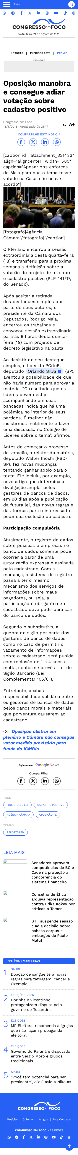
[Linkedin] (38, 13)
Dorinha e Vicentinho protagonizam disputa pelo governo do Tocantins (36, 1005)
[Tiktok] (65, 13)
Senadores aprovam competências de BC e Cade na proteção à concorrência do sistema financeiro (52, 872)
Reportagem (15, 832)
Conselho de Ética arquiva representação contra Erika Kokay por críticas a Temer (53, 901)
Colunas (28, 1119)
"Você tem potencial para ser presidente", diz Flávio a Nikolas (41, 1079)
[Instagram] (47, 13)
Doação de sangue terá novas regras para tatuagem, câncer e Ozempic (40, 979)
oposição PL (48, 814)
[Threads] (73, 13)
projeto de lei (17, 804)
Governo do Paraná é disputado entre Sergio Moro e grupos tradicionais (40, 1056)
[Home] (39, 24)
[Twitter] (29, 13)
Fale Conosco (62, 1119)
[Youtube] (56, 13)
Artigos (43, 1119)
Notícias (17, 53)
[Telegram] (13, 13)
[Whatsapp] (4, 13)
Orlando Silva (42, 371)
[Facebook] (21, 13)
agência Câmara (18, 814)
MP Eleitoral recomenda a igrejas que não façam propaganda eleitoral (42, 1030)
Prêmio (62, 53)
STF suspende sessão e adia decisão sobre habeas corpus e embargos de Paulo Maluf (52, 931)
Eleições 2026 (40, 53)
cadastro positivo (50, 804)
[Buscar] (71, 4)
